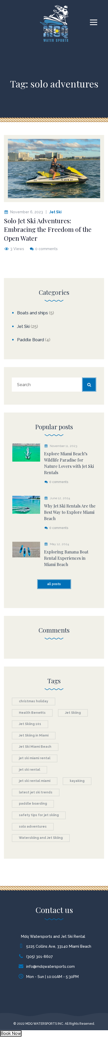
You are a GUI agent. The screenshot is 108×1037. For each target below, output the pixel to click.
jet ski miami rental (34, 758)
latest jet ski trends (35, 792)
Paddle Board (30, 339)
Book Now (11, 1033)
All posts (54, 584)
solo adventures (33, 826)
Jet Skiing (73, 713)
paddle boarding (33, 803)
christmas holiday (33, 701)
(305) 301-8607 (39, 956)
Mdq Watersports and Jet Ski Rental (53, 936)
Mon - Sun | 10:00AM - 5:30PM (52, 977)
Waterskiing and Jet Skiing (41, 838)
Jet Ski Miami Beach (35, 747)
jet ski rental (29, 769)
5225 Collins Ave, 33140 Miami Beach (58, 946)
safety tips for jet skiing (39, 815)
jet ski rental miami (34, 781)
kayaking (77, 781)
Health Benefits (32, 713)
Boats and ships (32, 312)
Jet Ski (55, 212)
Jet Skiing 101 (30, 724)
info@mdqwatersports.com (50, 966)
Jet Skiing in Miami (33, 735)
